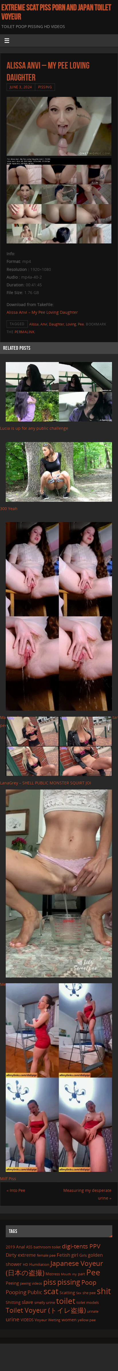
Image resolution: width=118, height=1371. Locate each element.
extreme (27, 1255)
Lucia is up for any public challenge (34, 428)
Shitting (13, 1302)
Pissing (45, 87)
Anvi (43, 324)
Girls (83, 1255)
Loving (71, 324)
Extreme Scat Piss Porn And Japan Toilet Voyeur (56, 12)
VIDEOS (27, 1319)
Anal (20, 1247)
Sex (78, 1293)
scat (51, 1291)
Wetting (54, 1320)
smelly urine (44, 1302)
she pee (89, 1292)
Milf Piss (8, 1178)
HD (25, 1264)
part (81, 1273)
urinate (93, 1311)
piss (49, 1282)
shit (104, 1291)
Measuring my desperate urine (87, 1194)
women (69, 1319)
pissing (68, 1282)
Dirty (11, 1254)
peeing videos (31, 1283)
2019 (10, 1247)
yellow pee (87, 1319)
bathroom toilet (47, 1247)
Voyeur (41, 1319)
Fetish (63, 1255)
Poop (88, 1282)
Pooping (16, 1292)
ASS (29, 1247)
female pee (46, 1255)
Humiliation (39, 1264)
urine (12, 1319)
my (74, 1274)
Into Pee (16, 1190)
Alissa (34, 324)
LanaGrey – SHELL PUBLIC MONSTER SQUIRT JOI (45, 783)
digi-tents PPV (81, 1246)
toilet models (87, 1302)
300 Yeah (8, 508)
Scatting (67, 1292)
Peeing (12, 1283)
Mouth (66, 1274)
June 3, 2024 (21, 87)
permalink (25, 331)
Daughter (56, 324)
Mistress (53, 1273)
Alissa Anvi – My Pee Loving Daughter (42, 312)
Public (34, 1292)
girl (74, 1255)
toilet (65, 1300)
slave (27, 1302)
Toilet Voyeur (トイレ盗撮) (46, 1310)
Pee (81, 324)
